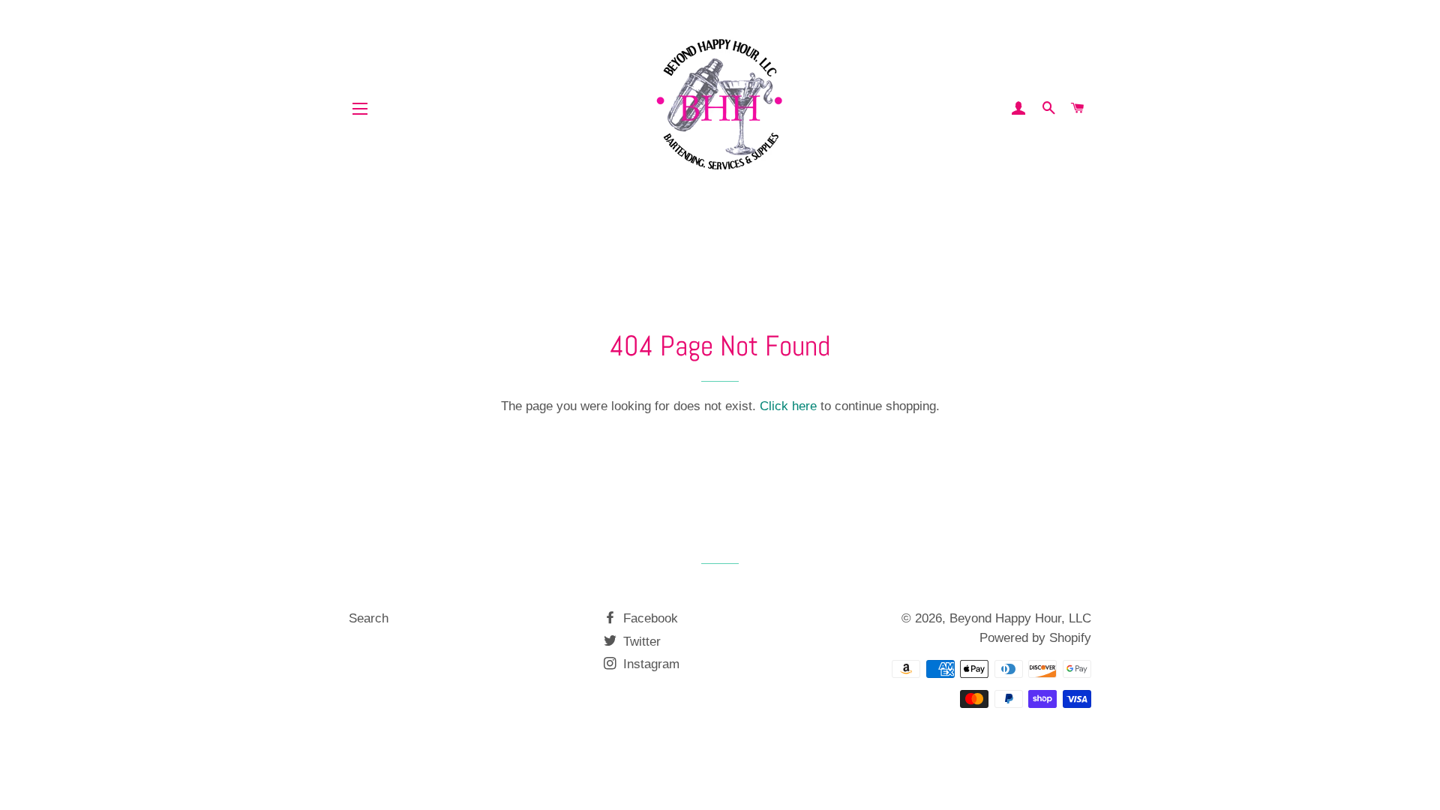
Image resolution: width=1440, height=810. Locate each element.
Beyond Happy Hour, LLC (1020, 618)
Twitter (640, 641)
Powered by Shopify (1035, 638)
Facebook (649, 618)
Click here (788, 406)
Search (368, 618)
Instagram (650, 664)
